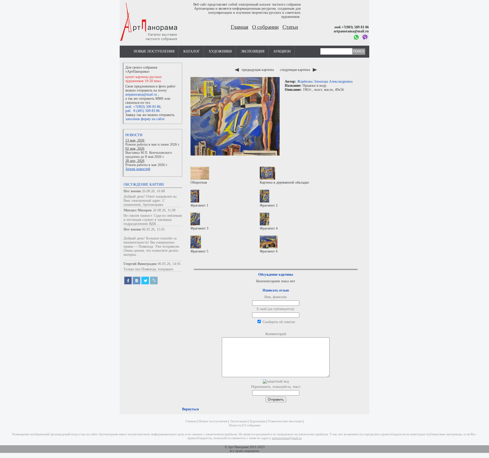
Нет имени (132, 191)
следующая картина (295, 70)
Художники (220, 51)
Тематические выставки (285, 421)
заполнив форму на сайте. (145, 119)
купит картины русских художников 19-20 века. (143, 79)
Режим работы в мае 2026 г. (146, 165)
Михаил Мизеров (138, 210)
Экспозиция (252, 51)
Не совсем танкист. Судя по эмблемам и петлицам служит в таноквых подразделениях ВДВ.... (153, 220)
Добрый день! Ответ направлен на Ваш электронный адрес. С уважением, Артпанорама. (150, 201)
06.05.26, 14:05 (169, 264)
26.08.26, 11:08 (164, 210)
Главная (239, 27)
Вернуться (190, 409)
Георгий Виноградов (140, 264)
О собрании (265, 27)
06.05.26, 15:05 (153, 229)
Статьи (290, 27)
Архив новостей (137, 169)
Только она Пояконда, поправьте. (149, 269)
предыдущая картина (258, 70)
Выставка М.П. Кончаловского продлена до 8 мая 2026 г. (148, 155)
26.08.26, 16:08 (153, 191)
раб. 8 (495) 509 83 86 (142, 111)
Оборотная (199, 182)
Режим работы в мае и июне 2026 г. (152, 144)
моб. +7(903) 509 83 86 (142, 107)
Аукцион (282, 51)
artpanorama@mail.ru (141, 94)
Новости (133, 135)
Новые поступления (154, 51)
